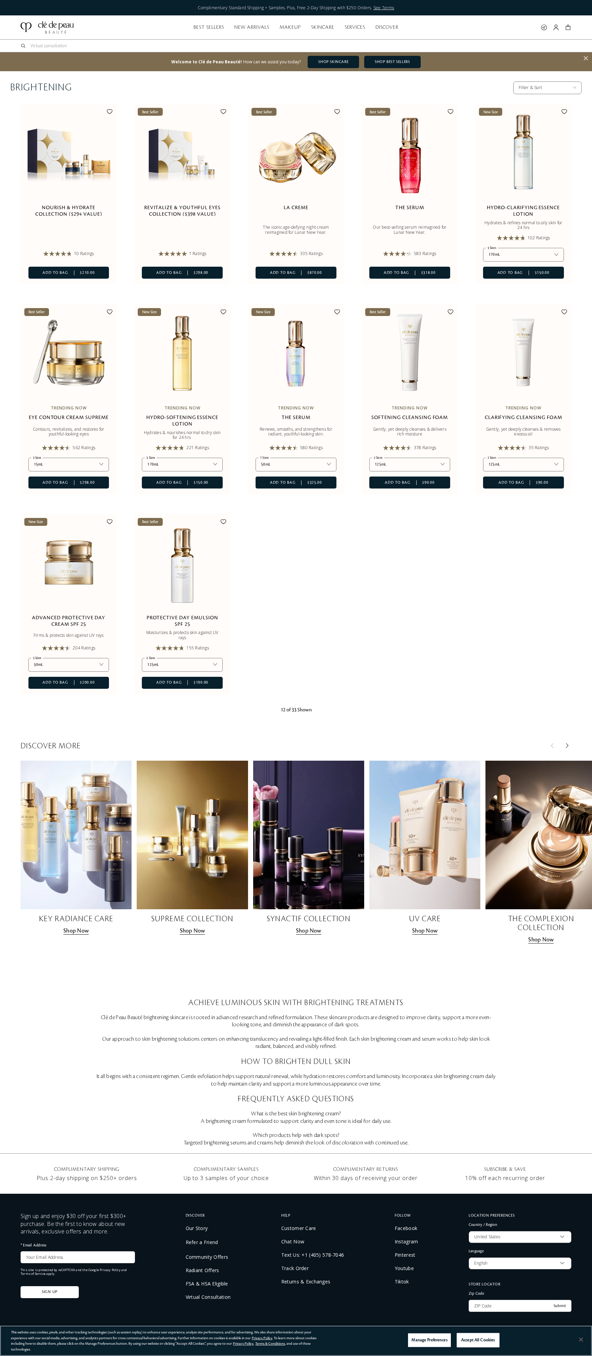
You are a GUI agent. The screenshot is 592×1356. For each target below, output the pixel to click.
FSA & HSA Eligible (207, 1284)
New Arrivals (252, 27)
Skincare (322, 27)
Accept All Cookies (478, 1340)
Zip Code (476, 1293)
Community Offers (207, 1257)
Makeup (290, 27)
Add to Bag (61, 272)
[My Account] (556, 27)
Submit (560, 1306)
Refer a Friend (202, 1242)
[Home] (47, 27)
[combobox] (298, 45)
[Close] (581, 1339)
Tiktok (402, 1282)
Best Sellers (209, 27)
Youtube (404, 1268)
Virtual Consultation (208, 1297)
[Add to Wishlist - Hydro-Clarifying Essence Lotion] (564, 112)
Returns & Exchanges (305, 1282)
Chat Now (292, 1242)
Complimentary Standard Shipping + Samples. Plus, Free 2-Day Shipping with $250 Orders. (296, 8)
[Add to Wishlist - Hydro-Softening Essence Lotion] (223, 312)
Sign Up (50, 1292)
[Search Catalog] (23, 46)
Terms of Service (33, 1273)
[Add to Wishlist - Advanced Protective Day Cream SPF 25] (109, 522)
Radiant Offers (202, 1270)
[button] (568, 27)
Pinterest (405, 1255)
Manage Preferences (429, 1340)
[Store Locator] (544, 27)
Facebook (406, 1228)
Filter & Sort (530, 87)
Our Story (197, 1228)
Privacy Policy (110, 1270)
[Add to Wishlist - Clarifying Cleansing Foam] (564, 312)
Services (355, 27)
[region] (296, 1341)
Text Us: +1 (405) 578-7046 (312, 1255)
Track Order (295, 1268)
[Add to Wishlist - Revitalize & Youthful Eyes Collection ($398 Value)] (223, 112)
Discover (386, 27)
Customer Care (298, 1228)
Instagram (406, 1242)
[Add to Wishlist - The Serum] (450, 112)
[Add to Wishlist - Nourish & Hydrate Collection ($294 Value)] (109, 112)
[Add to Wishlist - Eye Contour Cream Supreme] (109, 312)
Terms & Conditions (270, 1343)
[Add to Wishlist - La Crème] (337, 112)
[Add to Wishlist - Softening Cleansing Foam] (450, 312)
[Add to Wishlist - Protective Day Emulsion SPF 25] (223, 522)
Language (476, 1251)
